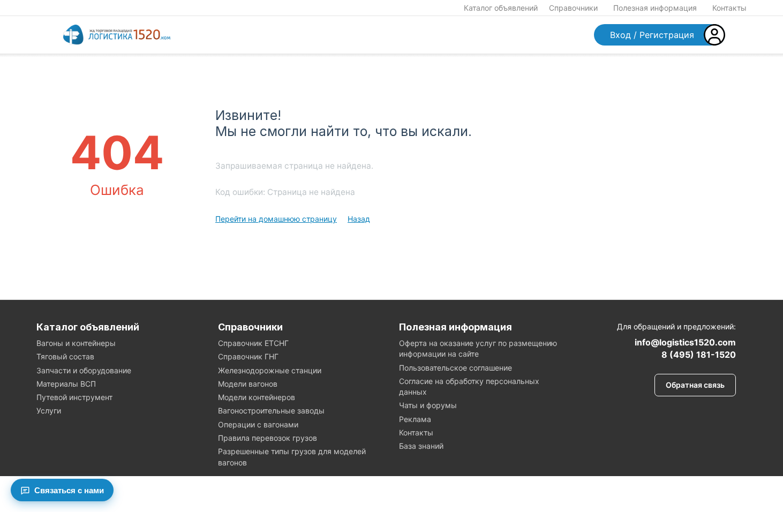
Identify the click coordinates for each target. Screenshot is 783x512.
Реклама (415, 419)
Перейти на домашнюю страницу (276, 218)
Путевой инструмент (74, 397)
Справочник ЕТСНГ (253, 343)
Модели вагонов (247, 383)
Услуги (48, 410)
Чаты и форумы (428, 405)
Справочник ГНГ (248, 356)
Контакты (729, 7)
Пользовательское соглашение (455, 367)
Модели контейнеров (256, 397)
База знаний (421, 445)
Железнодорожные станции (269, 370)
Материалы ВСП (66, 383)
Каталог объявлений (501, 7)
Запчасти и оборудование (83, 370)
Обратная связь (695, 384)
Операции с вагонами (258, 424)
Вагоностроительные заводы (271, 410)
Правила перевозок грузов (267, 437)
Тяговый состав (65, 356)
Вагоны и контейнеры (76, 343)
